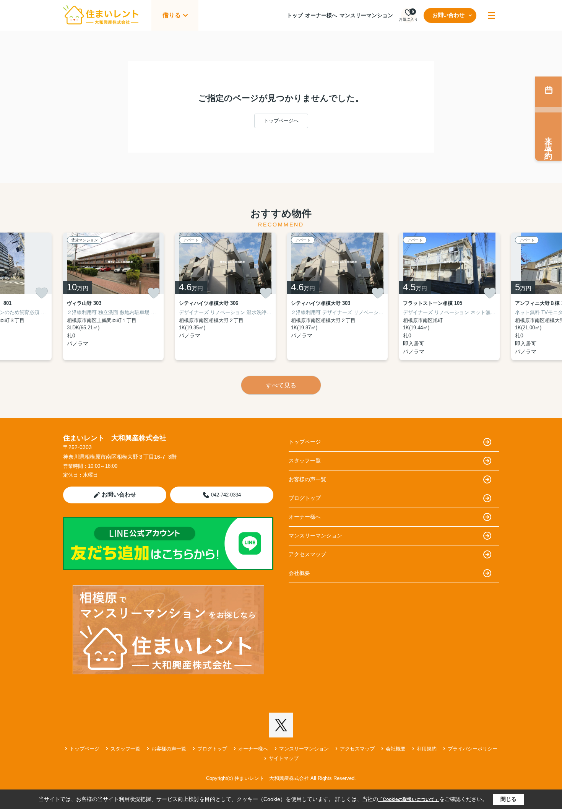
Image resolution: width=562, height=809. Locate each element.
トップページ (305, 442)
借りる (171, 15)
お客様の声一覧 (307, 479)
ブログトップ (305, 498)
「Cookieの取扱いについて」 (408, 799)
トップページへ (281, 121)
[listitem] (113, 296)
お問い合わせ (448, 15)
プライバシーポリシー (472, 749)
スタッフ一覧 (305, 460)
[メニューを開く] (491, 15)
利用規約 (427, 749)
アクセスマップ (307, 554)
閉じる (508, 799)
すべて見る (281, 385)
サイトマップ (284, 758)
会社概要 (299, 573)
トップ (295, 15)
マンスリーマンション (366, 15)
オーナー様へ (321, 15)
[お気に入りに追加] (42, 293)
